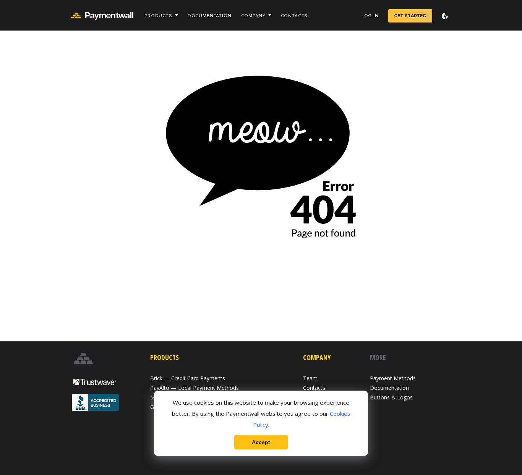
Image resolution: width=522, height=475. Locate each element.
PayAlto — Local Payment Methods (194, 387)
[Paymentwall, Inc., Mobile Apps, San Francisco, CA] (96, 403)
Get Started (410, 16)
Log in (370, 16)
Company (253, 16)
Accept (261, 442)
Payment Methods (393, 378)
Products (158, 16)
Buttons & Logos (391, 397)
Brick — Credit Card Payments (187, 378)
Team (310, 378)
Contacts (294, 16)
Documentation (210, 16)
